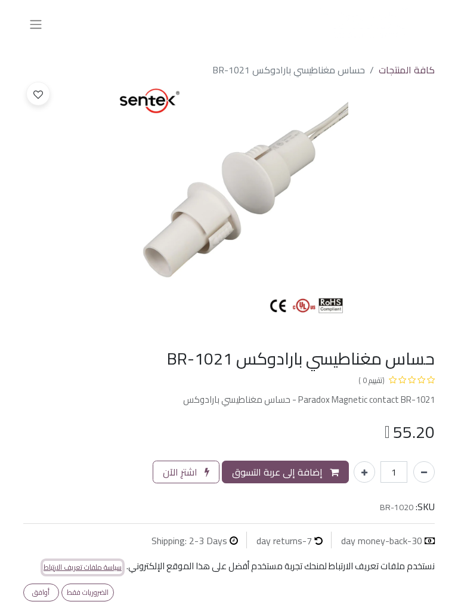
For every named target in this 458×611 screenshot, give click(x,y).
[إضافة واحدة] (364, 472)
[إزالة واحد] (424, 472)
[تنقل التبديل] (35, 24)
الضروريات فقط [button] (88, 592)
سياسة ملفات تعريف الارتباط (83, 567)
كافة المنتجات (407, 70)
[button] (38, 94)
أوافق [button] (40, 592)
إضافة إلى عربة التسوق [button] (278, 472)
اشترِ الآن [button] (181, 472)
